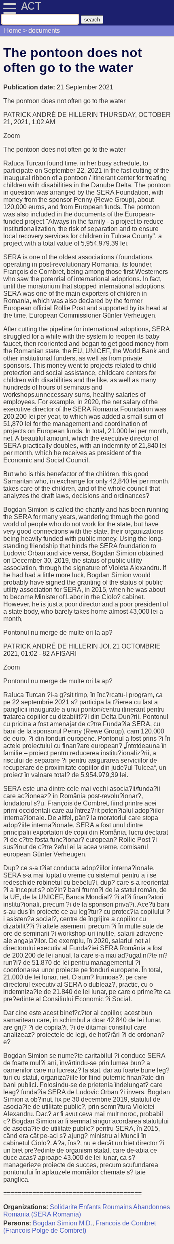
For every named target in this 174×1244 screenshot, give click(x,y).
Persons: (17, 1223)
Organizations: (25, 1207)
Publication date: (30, 87)
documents (44, 30)
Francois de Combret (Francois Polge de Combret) (79, 1227)
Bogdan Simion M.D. (62, 1223)
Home (12, 30)
